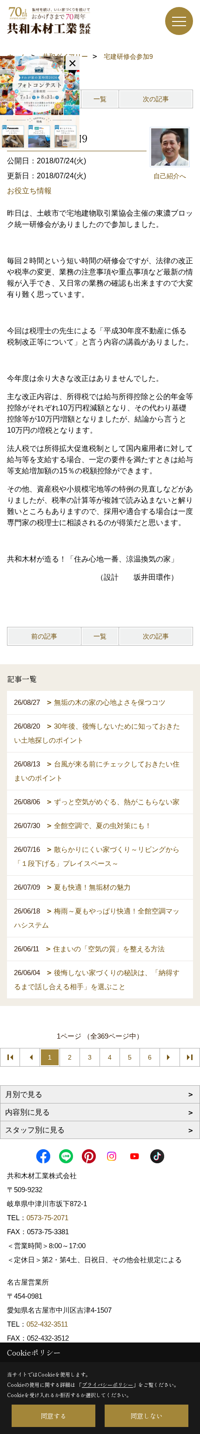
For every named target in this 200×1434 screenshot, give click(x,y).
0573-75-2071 (47, 1218)
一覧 (100, 99)
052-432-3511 (48, 1324)
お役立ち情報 (29, 191)
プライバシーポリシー (107, 1384)
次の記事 (156, 99)
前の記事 (44, 636)
